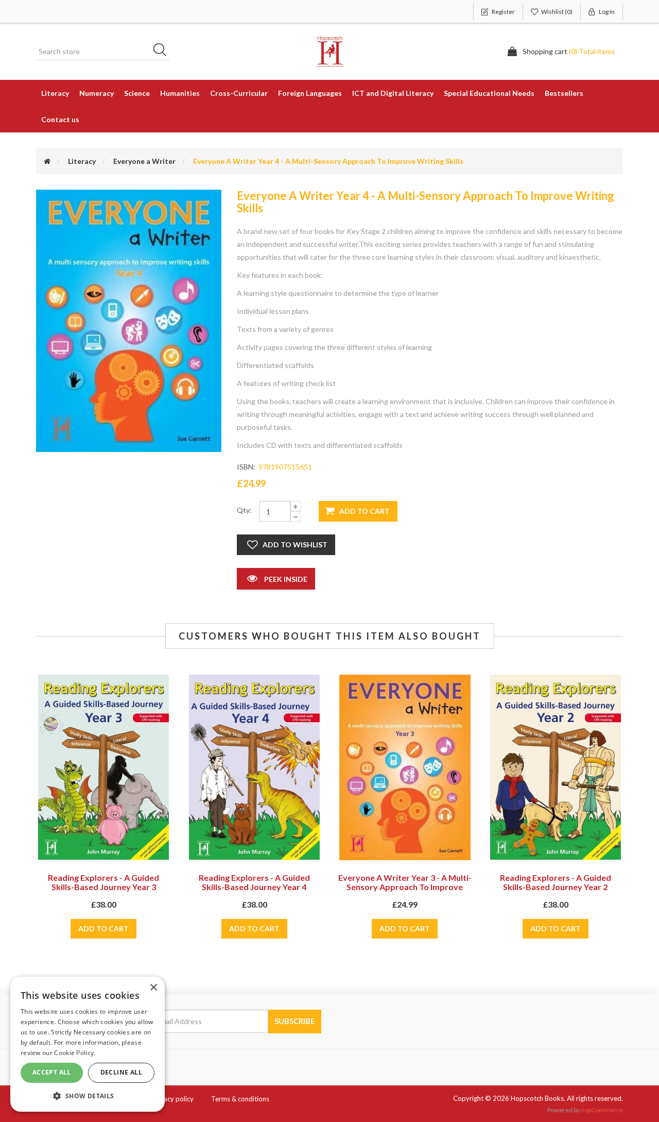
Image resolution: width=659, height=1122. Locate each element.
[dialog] (87, 1044)
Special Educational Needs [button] (489, 93)
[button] (87, 1095)
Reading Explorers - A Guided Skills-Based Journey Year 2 (555, 882)
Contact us (60, 119)
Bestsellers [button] (564, 93)
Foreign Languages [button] (310, 93)
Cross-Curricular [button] (239, 93)
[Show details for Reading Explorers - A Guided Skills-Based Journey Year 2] (555, 767)
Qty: (244, 510)
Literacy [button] (55, 93)
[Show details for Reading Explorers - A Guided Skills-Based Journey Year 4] (254, 767)
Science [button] (137, 93)
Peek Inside (285, 579)
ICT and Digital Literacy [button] (392, 93)
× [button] (153, 988)
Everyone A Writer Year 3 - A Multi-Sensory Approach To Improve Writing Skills (405, 887)
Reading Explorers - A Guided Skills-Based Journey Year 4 (254, 882)
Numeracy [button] (96, 93)
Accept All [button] (51, 1072)
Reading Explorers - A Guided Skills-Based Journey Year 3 (103, 882)
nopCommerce (602, 1110)
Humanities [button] (180, 93)
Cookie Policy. (74, 1052)
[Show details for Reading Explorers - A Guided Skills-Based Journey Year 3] (103, 767)
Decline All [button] (121, 1072)
